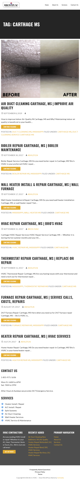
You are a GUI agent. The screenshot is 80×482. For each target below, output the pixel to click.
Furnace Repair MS (22, 325)
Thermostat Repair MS (36, 286)
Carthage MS (65, 132)
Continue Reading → (10, 127)
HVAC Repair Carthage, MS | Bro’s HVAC (31, 223)
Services (64, 5)
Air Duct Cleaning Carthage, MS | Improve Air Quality (37, 105)
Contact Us (74, 5)
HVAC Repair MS (20, 247)
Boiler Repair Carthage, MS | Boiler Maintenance (29, 147)
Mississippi (38, 132)
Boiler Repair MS (21, 173)
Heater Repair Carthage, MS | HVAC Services (35, 336)
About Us (55, 5)
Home (47, 5)
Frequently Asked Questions (40, 469)
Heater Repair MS (21, 360)
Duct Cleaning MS (22, 132)
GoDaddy (60, 478)
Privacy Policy (40, 472)
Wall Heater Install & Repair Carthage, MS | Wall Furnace (40, 186)
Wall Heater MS (32, 212)
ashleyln (33, 155)
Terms (40, 474)
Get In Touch (9, 452)
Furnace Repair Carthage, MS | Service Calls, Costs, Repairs (37, 299)
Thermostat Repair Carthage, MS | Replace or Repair (37, 260)
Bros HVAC (33, 229)
